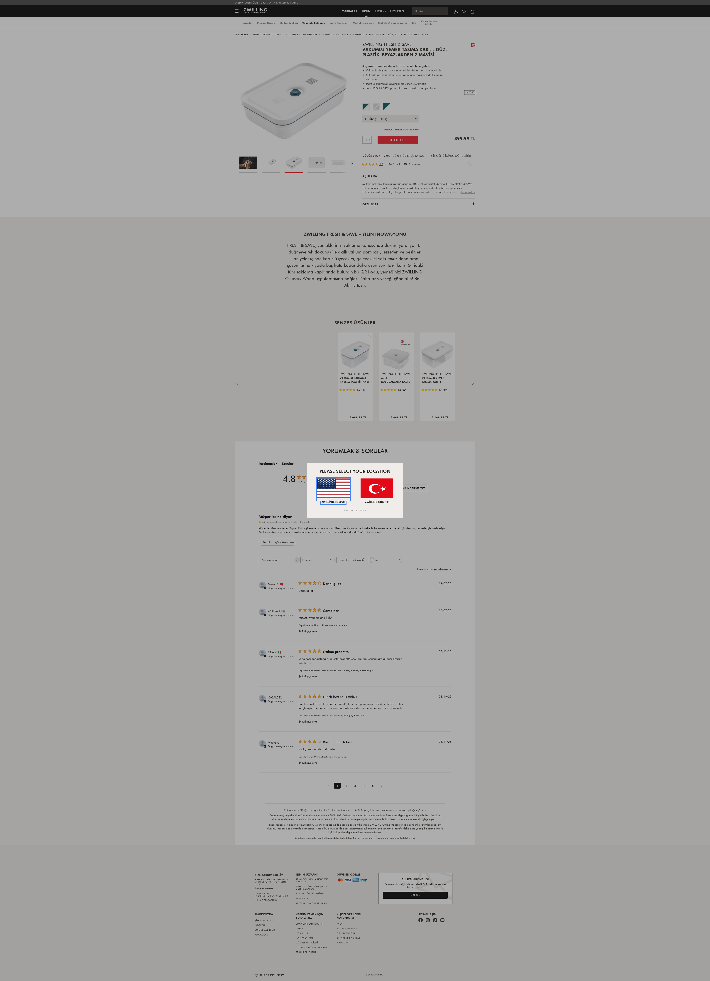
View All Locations (355, 510)
